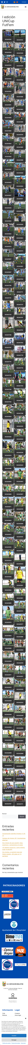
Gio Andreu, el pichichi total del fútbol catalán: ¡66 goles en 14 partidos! (12, 854)
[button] (25, 1018)
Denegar (14, 1040)
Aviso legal (23, 1043)
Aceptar (14, 1035)
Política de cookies (6, 1043)
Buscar (4, 813)
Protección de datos (15, 1043)
